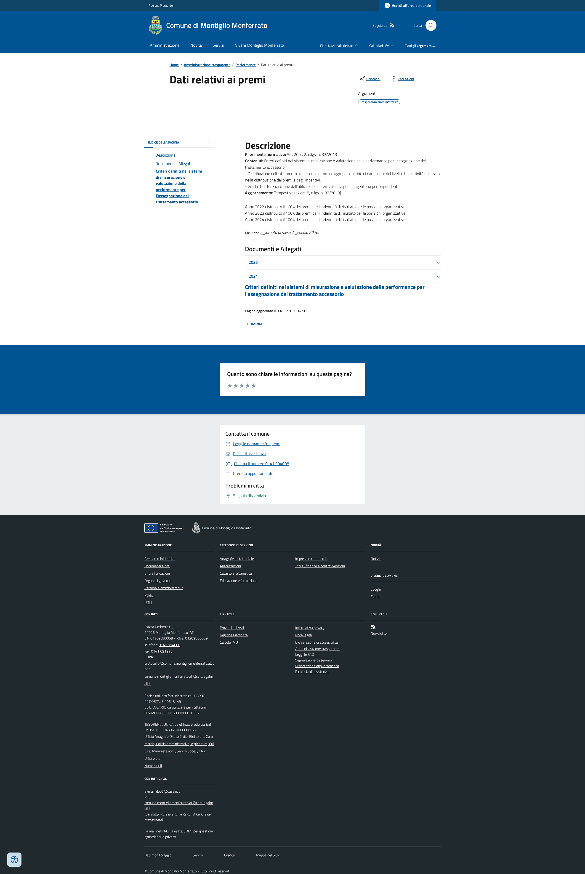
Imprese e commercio (311, 558)
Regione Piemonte (161, 5)
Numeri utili (153, 765)
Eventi (375, 596)
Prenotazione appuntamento (317, 666)
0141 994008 (169, 645)
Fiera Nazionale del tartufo (339, 45)
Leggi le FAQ (304, 654)
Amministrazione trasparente (207, 64)
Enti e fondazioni (157, 573)
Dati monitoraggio (157, 855)
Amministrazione (164, 45)
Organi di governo (157, 580)
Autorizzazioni (230, 566)
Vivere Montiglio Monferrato (259, 45)
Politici (149, 595)
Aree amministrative (159, 558)
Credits (229, 855)
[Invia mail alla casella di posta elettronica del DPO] (168, 791)
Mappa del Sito (267, 855)
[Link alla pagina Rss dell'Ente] (373, 627)
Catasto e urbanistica (236, 573)
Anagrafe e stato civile (237, 558)
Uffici (148, 602)
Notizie (376, 558)
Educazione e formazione (239, 580)
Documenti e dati (157, 566)
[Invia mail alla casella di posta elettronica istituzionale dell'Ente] (179, 663)
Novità (196, 45)
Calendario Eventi (381, 45)
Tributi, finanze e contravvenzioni (320, 566)
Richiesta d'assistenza (312, 671)
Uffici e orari (153, 758)
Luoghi (376, 589)
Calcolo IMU (229, 642)
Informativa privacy (309, 627)
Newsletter (379, 633)
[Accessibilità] (14, 859)
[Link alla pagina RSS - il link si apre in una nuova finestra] (392, 25)
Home (174, 64)
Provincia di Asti (232, 627)
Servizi (218, 45)
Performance (246, 64)
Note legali (303, 635)
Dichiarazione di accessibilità (316, 642)
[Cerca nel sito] (429, 25)
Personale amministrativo (163, 588)
